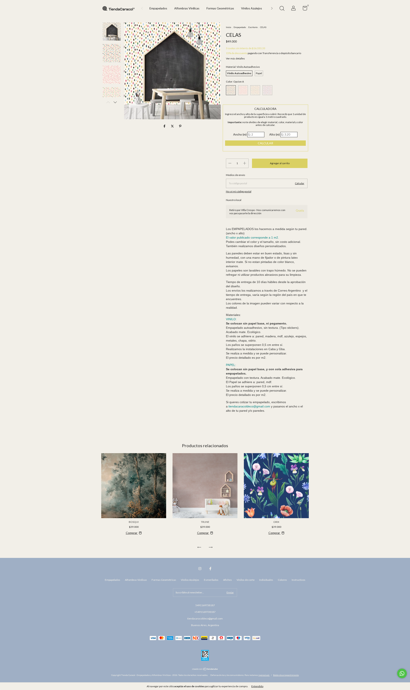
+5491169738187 (205, 611)
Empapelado (240, 27)
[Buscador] (282, 9)
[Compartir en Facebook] (165, 126)
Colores (282, 579)
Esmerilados (211, 579)
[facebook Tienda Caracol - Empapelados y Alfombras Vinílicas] (210, 568)
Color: (235, 81)
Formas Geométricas (220, 8)
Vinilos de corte (246, 579)
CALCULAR (265, 143)
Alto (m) (274, 134)
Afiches (227, 579)
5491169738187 (205, 605)
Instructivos (298, 579)
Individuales (266, 579)
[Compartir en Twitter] (172, 126)
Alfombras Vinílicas (186, 8)
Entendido (257, 686)
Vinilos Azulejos (251, 8)
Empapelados (158, 8)
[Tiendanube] (205, 669)
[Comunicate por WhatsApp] (402, 673)
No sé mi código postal (238, 191)
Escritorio (253, 27)
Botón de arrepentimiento (286, 675)
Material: (243, 66)
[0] (303, 9)
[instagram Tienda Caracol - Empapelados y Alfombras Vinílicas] (200, 568)
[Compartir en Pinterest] (180, 126)
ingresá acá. (264, 675)
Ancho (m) (240, 134)
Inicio (228, 27)
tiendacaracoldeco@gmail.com (205, 618)
